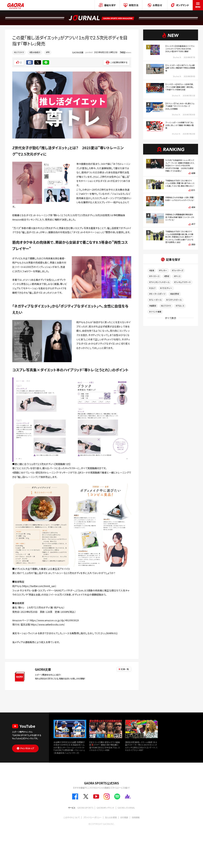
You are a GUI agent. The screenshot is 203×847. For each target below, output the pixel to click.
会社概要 (124, 817)
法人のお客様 (111, 817)
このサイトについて (71, 817)
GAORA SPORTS (85, 807)
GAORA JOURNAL (126, 807)
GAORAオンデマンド (105, 807)
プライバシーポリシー (92, 817)
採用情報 (136, 817)
